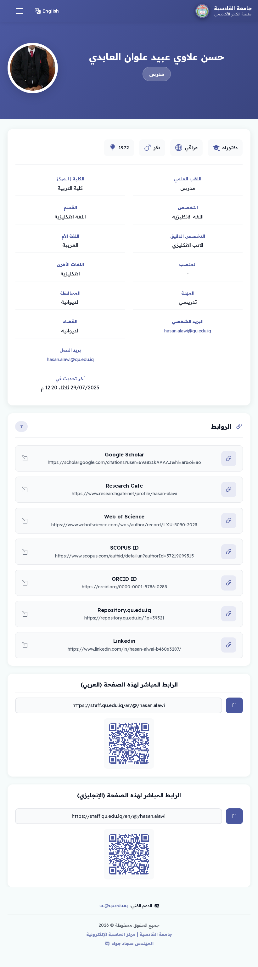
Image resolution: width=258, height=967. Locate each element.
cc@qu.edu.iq (113, 905)
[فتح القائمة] (19, 11)
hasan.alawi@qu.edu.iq (187, 331)
